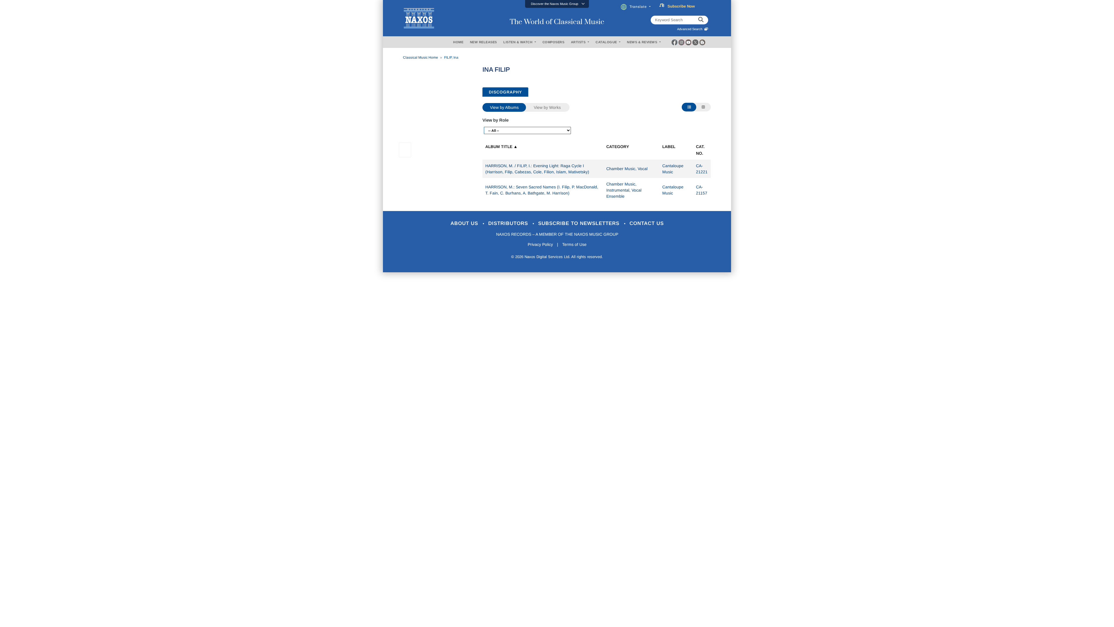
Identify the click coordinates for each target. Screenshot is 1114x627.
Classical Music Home (420, 57)
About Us (465, 223)
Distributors (509, 223)
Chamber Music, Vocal (627, 168)
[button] (557, 4)
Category (617, 146)
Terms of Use (574, 244)
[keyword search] (701, 20)
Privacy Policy (540, 244)
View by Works (547, 107)
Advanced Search (690, 29)
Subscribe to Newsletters (579, 223)
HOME (458, 42)
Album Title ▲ (501, 146)
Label (668, 146)
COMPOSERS (553, 42)
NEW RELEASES (483, 42)
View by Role (495, 120)
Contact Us (647, 223)
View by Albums (504, 107)
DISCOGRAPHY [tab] (505, 92)
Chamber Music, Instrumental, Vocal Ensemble (623, 190)
